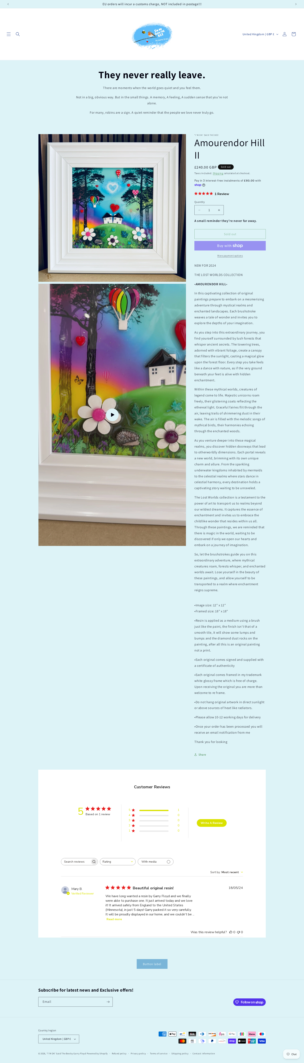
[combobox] (118, 861)
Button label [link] (152, 964)
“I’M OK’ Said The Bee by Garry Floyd (66, 1053)
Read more (114, 919)
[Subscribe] (108, 1002)
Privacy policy (138, 1053)
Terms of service (158, 1053)
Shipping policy (180, 1053)
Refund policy (119, 1053)
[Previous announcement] (8, 4)
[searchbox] (75, 861)
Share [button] (202, 754)
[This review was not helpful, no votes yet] (238, 932)
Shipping (218, 173)
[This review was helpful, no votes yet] (230, 932)
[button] (8, 34)
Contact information (204, 1053)
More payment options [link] (230, 255)
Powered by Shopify (97, 1053)
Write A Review (212, 823)
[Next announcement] (295, 4)
